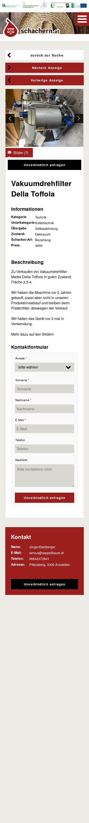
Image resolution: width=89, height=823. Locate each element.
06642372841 (39, 558)
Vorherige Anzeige (47, 80)
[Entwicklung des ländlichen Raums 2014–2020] (60, 6)
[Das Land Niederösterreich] (67, 6)
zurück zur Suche (47, 55)
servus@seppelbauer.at (46, 552)
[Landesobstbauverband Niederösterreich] (30, 6)
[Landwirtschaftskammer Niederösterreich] (10, 6)
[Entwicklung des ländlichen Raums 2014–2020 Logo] (79, 6)
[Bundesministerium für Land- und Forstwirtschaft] (53, 6)
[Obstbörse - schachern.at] (32, 27)
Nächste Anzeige (47, 68)
